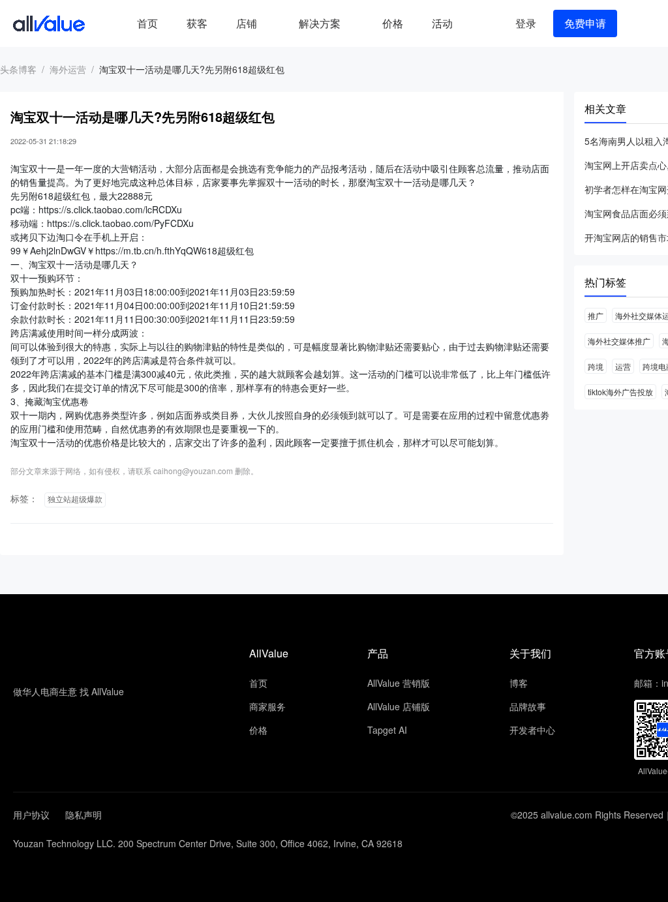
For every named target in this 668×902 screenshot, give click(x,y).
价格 (392, 23)
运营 (623, 366)
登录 (525, 23)
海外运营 (68, 69)
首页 (147, 23)
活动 (442, 23)
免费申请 (585, 23)
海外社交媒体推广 (619, 340)
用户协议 (31, 814)
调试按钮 (477, 23)
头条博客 (18, 69)
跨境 (595, 366)
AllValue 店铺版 (398, 706)
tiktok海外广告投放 (620, 391)
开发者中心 (532, 729)
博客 (518, 682)
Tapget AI (387, 729)
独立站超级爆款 (75, 499)
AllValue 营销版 (398, 682)
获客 (197, 23)
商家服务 (267, 706)
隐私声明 (83, 814)
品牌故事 (527, 706)
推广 (595, 315)
